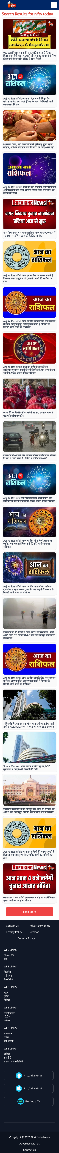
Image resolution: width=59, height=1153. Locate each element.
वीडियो (7, 1054)
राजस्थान (8, 1033)
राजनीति (7, 1057)
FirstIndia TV (32, 1101)
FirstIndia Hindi (33, 1075)
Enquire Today (26, 938)
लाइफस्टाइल (9, 1013)
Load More (29, 911)
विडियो (7, 1000)
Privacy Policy (14, 932)
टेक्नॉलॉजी (8, 979)
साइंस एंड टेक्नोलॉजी (13, 1061)
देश (5, 959)
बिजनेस (7, 972)
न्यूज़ (6, 992)
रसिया (6, 1037)
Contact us (12, 925)
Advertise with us (40, 925)
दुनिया (6, 996)
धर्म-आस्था (8, 1041)
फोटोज (7, 1016)
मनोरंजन (8, 975)
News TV (9, 955)
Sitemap (34, 932)
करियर (7, 1020)
